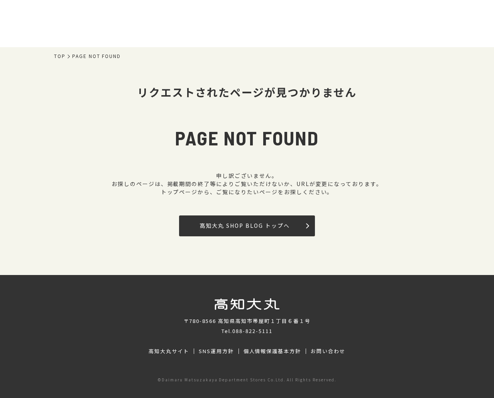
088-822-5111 (252, 331)
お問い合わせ (328, 351)
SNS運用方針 (216, 351)
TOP (60, 56)
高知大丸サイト (169, 351)
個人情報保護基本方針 (272, 351)
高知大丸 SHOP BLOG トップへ (244, 225)
